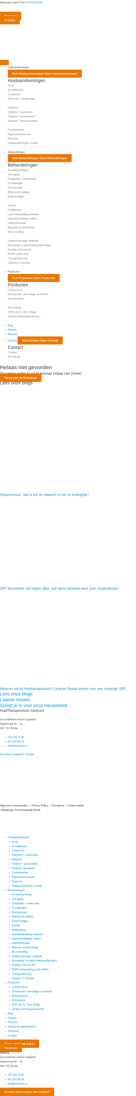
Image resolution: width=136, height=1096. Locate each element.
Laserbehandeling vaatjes (22, 218)
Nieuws (12, 1017)
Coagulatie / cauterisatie (25, 903)
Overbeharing (16, 129)
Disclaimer (58, 805)
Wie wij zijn (14, 356)
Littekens (13, 107)
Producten (14, 982)
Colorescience (20, 987)
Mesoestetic (15, 307)
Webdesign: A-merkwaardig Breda (20, 810)
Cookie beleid (75, 805)
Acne (11, 85)
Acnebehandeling (18, 170)
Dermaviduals (16, 298)
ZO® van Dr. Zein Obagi (22, 312)
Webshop (13, 1031)
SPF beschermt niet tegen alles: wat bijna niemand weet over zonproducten (59, 588)
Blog (10, 1013)
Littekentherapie (17, 223)
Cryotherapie (15, 183)
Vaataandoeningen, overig (23, 143)
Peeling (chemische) (20, 249)
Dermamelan (15, 187)
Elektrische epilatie (18, 192)
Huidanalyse (15, 209)
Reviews (13, 1022)
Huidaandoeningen (18, 837)
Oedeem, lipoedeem (23, 868)
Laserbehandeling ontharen (23, 214)
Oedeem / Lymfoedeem (21, 116)
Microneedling (16, 231)
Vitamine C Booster (23, 978)
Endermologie (16, 196)
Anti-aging (13, 174)
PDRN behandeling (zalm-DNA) (30, 969)
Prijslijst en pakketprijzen (22, 1026)
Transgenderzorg (17, 258)
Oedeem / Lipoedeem (20, 112)
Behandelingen (16, 890)
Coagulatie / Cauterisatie (22, 178)
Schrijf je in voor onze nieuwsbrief (33, 705)
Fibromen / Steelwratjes (21, 98)
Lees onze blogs (16, 693)
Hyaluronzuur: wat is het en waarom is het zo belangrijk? (44, 495)
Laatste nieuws (15, 699)
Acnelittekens (15, 89)
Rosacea (13, 138)
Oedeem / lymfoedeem (25, 863)
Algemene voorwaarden (13, 805)
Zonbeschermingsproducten (24, 316)
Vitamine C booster (19, 262)
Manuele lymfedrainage (21, 227)
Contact (12, 352)
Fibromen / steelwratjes (25, 854)
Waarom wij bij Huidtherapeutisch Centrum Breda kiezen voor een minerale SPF (63, 689)
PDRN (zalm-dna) (18, 253)
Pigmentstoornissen (19, 134)
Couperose (14, 94)
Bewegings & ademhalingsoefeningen (29, 245)
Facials (12, 205)
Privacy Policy (39, 805)
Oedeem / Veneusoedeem (23, 120)
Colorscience (15, 290)
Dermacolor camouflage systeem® (28, 294)
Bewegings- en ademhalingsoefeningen (34, 960)
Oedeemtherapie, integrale (23, 240)
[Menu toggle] (4, 62)
